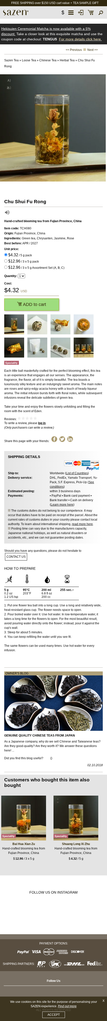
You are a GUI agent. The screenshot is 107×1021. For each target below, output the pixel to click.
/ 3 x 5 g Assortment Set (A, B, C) (36, 267)
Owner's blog (16, 673)
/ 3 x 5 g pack (23, 261)
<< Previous (74, 50)
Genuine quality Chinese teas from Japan (39, 735)
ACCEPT (54, 1015)
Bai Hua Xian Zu (23, 844)
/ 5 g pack (20, 255)
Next (102, 128)
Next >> (92, 50)
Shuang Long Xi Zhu (76, 844)
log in (42, 423)
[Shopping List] (91, 12)
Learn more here (62, 504)
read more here (82, 524)
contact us (16, 556)
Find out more (67, 1006)
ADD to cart (34, 304)
